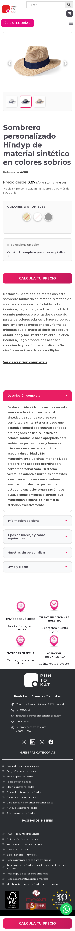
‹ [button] (9, 62)
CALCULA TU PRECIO (37, 278)
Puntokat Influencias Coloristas (37, 696)
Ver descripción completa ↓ (25, 362)
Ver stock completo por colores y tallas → (36, 254)
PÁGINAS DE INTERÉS (37, 820)
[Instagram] (23, 741)
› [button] (65, 62)
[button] (71, 23)
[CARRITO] (69, 13)
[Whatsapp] (41, 741)
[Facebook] (50, 741)
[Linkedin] (32, 741)
